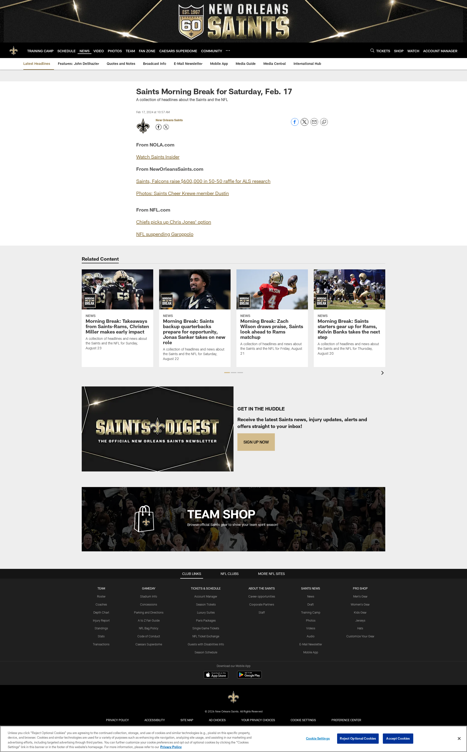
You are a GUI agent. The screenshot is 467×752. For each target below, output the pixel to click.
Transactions (101, 644)
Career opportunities (261, 596)
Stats (101, 636)
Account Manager (205, 596)
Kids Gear (360, 612)
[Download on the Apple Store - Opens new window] (216, 675)
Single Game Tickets (205, 628)
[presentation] (383, 373)
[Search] (372, 50)
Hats (360, 628)
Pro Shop (360, 588)
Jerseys (360, 620)
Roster (101, 596)
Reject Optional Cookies (358, 738)
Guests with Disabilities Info (206, 644)
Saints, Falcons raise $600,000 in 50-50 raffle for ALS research (203, 181)
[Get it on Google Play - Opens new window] (249, 677)
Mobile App (310, 652)
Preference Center (346, 720)
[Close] (459, 738)
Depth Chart (101, 612)
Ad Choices (217, 720)
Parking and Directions (148, 612)
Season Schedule (206, 652)
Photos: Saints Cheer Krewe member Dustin (182, 193)
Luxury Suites (206, 612)
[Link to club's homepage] (13, 50)
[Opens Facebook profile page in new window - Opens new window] (159, 127)
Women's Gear (360, 604)
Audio (310, 636)
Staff (262, 612)
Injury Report (101, 620)
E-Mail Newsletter (310, 644)
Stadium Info (148, 596)
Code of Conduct (148, 636)
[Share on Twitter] (304, 124)
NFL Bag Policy (148, 628)
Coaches (101, 604)
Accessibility (154, 720)
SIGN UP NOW (256, 442)
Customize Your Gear (360, 636)
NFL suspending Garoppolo (164, 234)
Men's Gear (360, 596)
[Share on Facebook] (295, 124)
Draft (310, 604)
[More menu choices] (228, 50)
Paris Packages (206, 620)
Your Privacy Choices (258, 720)
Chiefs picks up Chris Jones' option (173, 222)
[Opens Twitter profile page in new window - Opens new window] (166, 127)
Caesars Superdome (148, 644)
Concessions (148, 604)
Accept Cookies (398, 738)
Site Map (186, 720)
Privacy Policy (117, 720)
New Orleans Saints (169, 120)
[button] (227, 372)
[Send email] (314, 124)
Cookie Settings (303, 720)
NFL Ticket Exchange (205, 636)
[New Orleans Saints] (233, 697)
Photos (310, 620)
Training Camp (310, 612)
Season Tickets (206, 604)
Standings (101, 628)
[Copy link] (324, 122)
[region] (233, 739)
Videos (310, 628)
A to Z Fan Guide (149, 620)
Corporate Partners (261, 604)
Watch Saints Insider (158, 157)
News (310, 596)
